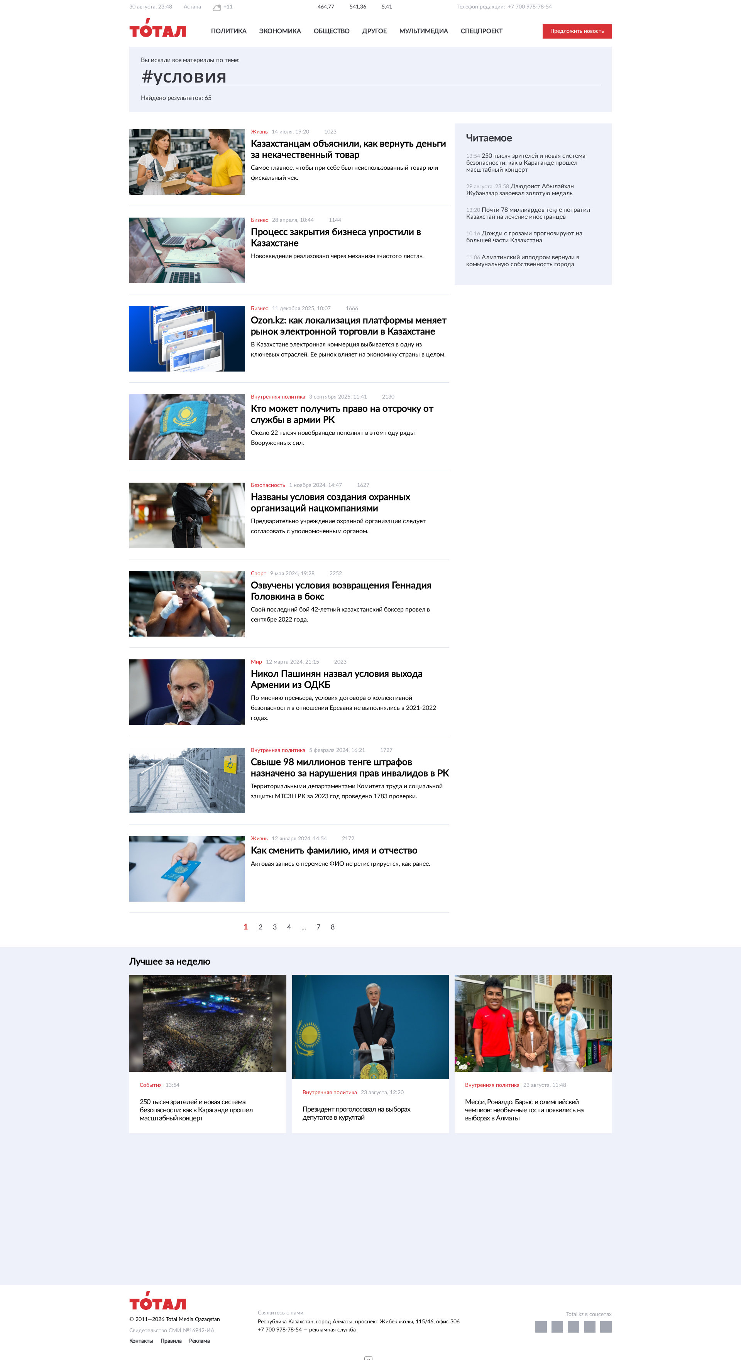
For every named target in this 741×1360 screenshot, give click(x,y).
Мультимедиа (423, 31)
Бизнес (259, 220)
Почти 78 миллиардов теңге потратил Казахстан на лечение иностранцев (528, 213)
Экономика (280, 31)
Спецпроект (481, 31)
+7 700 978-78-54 (530, 7)
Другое (374, 31)
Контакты (141, 1341)
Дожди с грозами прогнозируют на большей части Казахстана (524, 236)
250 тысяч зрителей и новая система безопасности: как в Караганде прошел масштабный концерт (525, 163)
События (151, 1085)
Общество (332, 31)
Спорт (258, 573)
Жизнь (259, 132)
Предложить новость (577, 31)
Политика (229, 31)
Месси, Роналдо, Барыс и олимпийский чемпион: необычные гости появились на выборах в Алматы (524, 1110)
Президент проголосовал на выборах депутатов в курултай (356, 1113)
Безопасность (268, 485)
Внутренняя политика (278, 397)
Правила (171, 1341)
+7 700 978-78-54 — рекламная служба (307, 1330)
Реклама (199, 1341)
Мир (256, 662)
